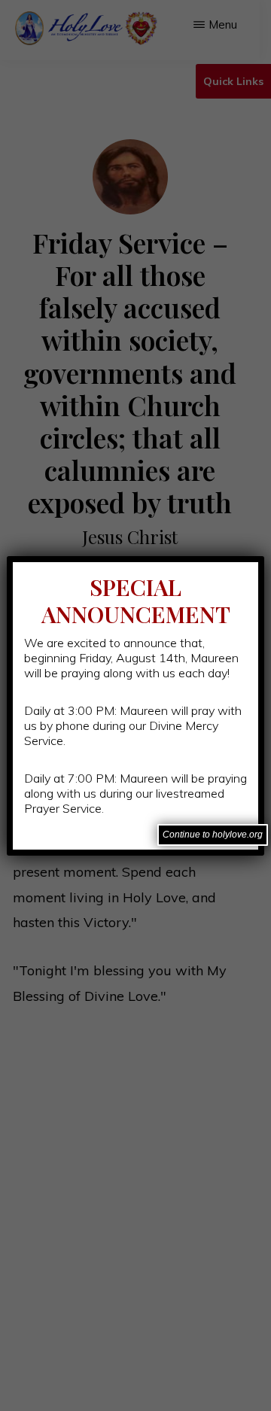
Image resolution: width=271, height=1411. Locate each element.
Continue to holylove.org (213, 834)
